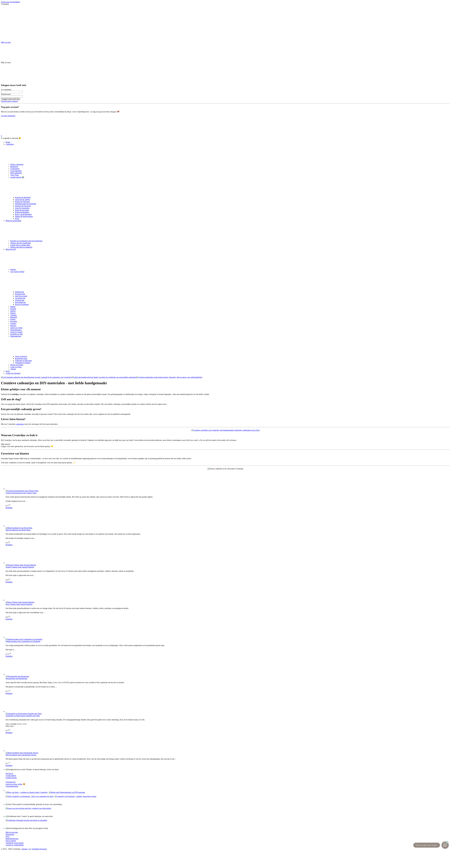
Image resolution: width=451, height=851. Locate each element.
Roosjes (13, 326)
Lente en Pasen (16, 367)
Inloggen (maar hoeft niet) (10, 99)
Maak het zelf (11, 249)
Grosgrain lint (20, 298)
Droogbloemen (15, 330)
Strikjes (13, 269)
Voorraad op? (11, 782)
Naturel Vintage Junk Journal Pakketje (20, 567)
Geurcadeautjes (16, 171)
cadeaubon (20, 424)
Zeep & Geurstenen (22, 208)
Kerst (17, 219)
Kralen (12, 319)
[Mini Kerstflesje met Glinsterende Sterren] (228, 743)
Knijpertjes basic (21, 358)
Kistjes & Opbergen (22, 202)
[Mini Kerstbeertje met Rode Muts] (228, 518)
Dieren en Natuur (16, 365)
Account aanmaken (8, 116)
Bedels (12, 307)
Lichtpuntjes (14, 169)
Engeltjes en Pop (16, 334)
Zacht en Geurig (16, 332)
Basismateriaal (15, 336)
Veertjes (13, 323)
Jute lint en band (21, 296)
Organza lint (19, 300)
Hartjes (13, 311)
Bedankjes (14, 167)
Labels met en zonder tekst (20, 245)
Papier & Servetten (22, 210)
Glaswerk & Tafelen (22, 200)
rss (30, 849)
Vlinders (13, 315)
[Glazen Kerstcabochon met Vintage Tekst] (228, 481)
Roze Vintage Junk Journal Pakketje (19, 604)
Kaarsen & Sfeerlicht (23, 197)
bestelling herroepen (39, 849)
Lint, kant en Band (17, 272)
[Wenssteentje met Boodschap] (228, 666)
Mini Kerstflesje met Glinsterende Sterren (21, 755)
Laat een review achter (14, 784)
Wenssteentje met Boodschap (16, 678)
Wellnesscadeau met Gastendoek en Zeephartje (23, 641)
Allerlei (13, 369)
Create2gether (11, 776)
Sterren (13, 313)
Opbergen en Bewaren (23, 361)
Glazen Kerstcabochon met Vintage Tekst (21, 493)
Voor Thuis (14, 175)
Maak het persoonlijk (13, 221)
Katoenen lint (20, 294)
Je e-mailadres (6, 90)
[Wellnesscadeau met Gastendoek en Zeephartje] (228, 629)
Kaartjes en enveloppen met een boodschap (26, 241)
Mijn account (6, 42)
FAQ (7, 836)
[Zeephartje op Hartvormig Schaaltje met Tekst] (228, 704)
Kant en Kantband (22, 304)
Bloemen (13, 317)
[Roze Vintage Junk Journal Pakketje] (228, 592)
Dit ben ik (9, 773)
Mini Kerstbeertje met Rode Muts (18, 530)
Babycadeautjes (16, 173)
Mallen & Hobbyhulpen (24, 216)
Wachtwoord (5, 94)
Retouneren (10, 834)
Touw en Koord (21, 356)
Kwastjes (13, 321)
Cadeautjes (10, 144)
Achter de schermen (13, 373)
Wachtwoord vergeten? (9, 101)
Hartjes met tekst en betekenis (21, 247)
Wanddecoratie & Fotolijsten (25, 204)
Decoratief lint (20, 302)
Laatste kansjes (11, 778)
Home (8, 142)
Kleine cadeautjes (16, 164)
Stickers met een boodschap (20, 243)
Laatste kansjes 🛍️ (17, 177)
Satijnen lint (19, 292)
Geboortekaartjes (12, 786)
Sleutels (13, 309)
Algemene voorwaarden (14, 843)
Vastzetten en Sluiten (22, 363)
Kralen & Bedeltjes (22, 212)
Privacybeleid (11, 841)
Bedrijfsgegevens (12, 839)
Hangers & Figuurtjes (23, 206)
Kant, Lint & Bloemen (23, 214)
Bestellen (9, 508)
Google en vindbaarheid (14, 845)
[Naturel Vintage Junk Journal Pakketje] (228, 555)
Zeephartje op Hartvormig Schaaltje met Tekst (23, 716)
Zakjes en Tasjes (16, 328)
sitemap (24, 849)
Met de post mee (12, 832)
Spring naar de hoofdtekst (10, 2)
